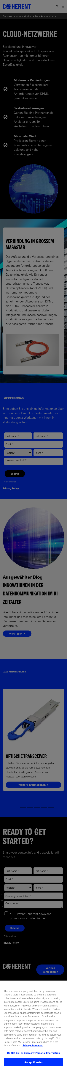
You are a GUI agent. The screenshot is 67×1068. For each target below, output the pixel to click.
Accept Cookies (33, 1062)
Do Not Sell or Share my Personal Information (33, 1053)
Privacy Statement (33, 1045)
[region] (33, 1024)
